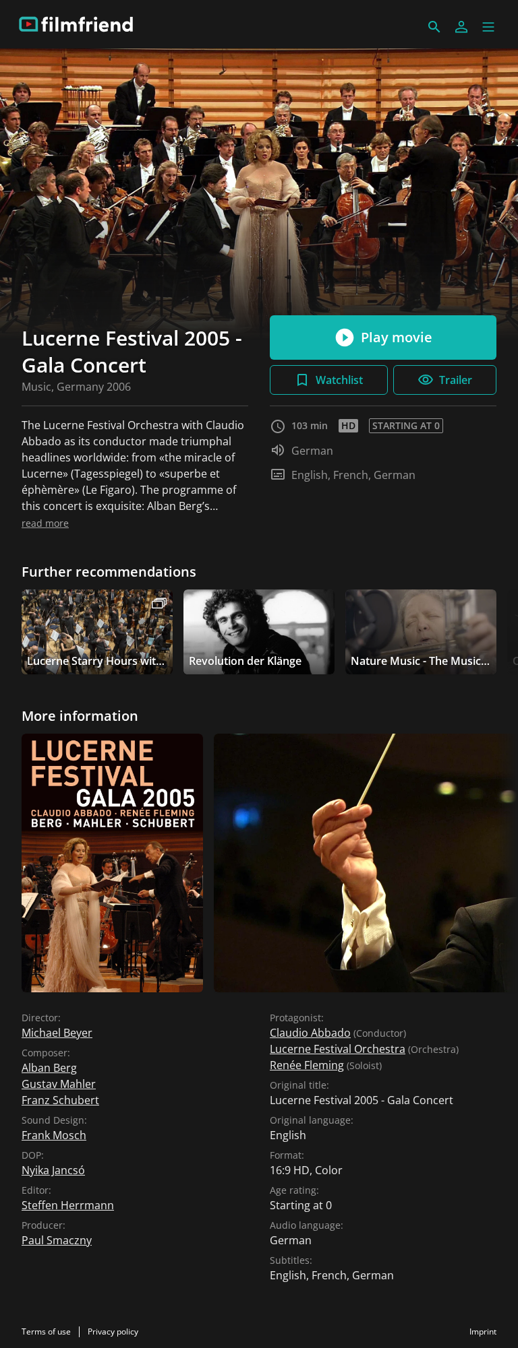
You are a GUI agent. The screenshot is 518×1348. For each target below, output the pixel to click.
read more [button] (45, 523)
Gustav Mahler (59, 1084)
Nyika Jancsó (53, 1170)
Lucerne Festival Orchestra (337, 1048)
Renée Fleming (307, 1065)
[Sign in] (461, 26)
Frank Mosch (54, 1135)
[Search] (434, 26)
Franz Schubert (60, 1100)
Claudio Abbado (310, 1032)
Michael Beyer (57, 1032)
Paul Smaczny (57, 1240)
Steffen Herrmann (68, 1205)
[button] (488, 26)
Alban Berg (49, 1067)
